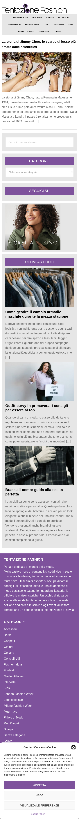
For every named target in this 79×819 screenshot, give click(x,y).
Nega (40, 795)
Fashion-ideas (13, 664)
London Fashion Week (18, 694)
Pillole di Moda (13, 717)
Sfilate (8, 741)
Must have (10, 711)
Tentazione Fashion (40, 8)
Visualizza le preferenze (39, 805)
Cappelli (9, 641)
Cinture (8, 646)
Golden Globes (14, 676)
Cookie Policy (38, 814)
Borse (8, 635)
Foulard (9, 670)
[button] (73, 747)
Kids (7, 688)
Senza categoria (14, 735)
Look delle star (13, 699)
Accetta (39, 785)
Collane (9, 652)
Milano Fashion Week (18, 705)
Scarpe (8, 729)
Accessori (10, 629)
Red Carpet (11, 723)
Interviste (10, 682)
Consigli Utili (12, 658)
